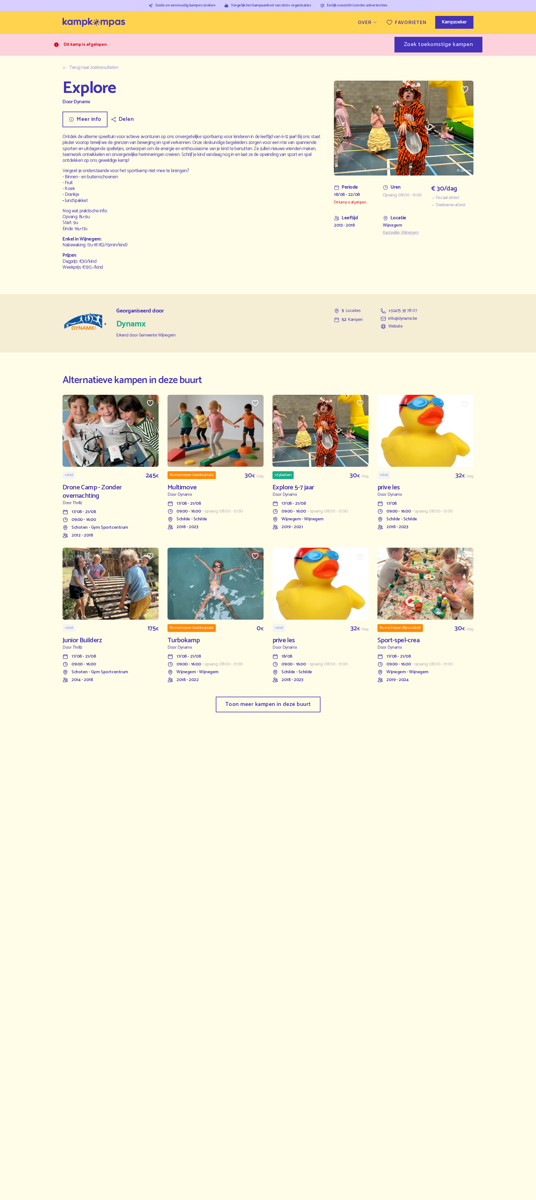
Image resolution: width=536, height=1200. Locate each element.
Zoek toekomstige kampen (438, 44)
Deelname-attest (451, 205)
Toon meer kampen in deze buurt (268, 704)
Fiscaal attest (447, 197)
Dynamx (82, 102)
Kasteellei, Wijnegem (401, 232)
